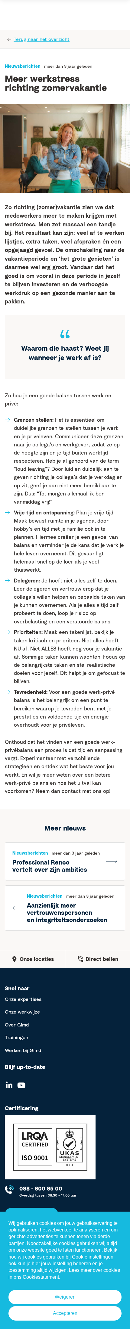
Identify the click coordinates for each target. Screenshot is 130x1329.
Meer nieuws (65, 828)
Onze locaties (37, 959)
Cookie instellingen (92, 1256)
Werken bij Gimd (23, 1050)
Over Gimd (17, 1025)
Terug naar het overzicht (42, 39)
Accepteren (65, 1313)
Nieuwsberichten (23, 66)
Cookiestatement (41, 1277)
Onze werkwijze (22, 1012)
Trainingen (16, 1037)
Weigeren (65, 1297)
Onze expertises (23, 999)
